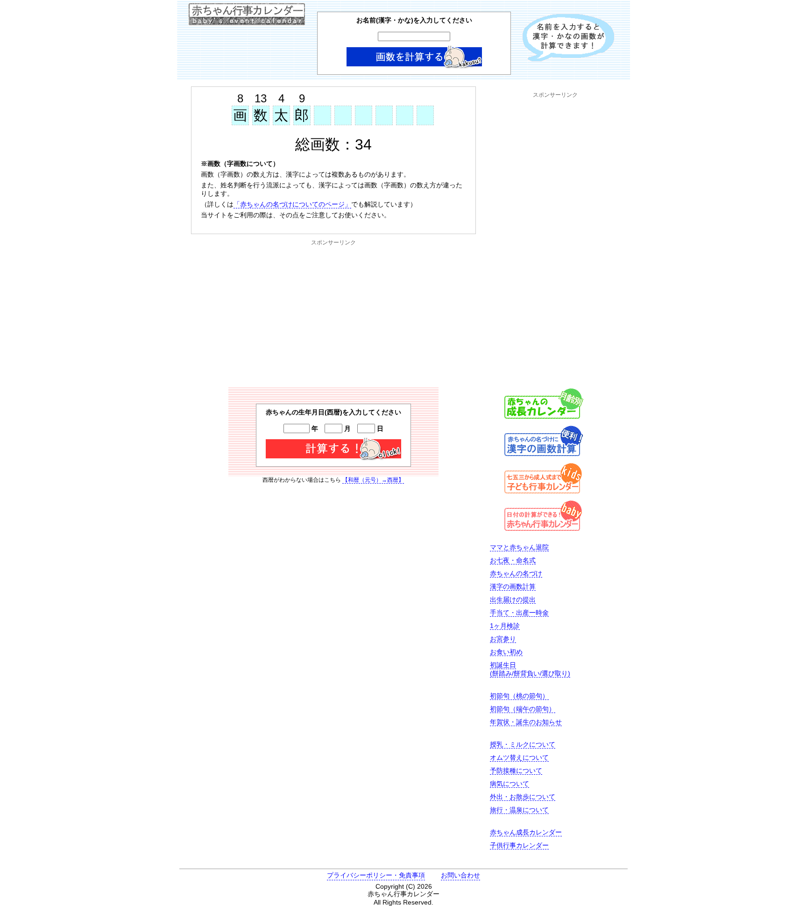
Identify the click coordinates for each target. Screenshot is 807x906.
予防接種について (516, 770)
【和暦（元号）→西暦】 (373, 480)
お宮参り (503, 638)
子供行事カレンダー (519, 845)
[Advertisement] (333, 312)
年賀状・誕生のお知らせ (526, 722)
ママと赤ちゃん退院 (519, 547)
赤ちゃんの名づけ (516, 573)
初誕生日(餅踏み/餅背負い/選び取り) (530, 669)
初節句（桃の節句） (519, 695)
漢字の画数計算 (513, 586)
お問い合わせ (460, 875)
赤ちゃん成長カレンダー (526, 832)
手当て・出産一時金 (519, 612)
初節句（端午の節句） (522, 709)
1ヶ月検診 (505, 625)
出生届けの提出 (513, 599)
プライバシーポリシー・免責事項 (376, 875)
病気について (509, 783)
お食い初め (506, 652)
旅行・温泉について (519, 809)
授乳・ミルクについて (522, 744)
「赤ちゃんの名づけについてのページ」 (292, 204)
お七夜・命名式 (513, 560)
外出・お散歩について (522, 796)
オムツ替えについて (519, 757)
